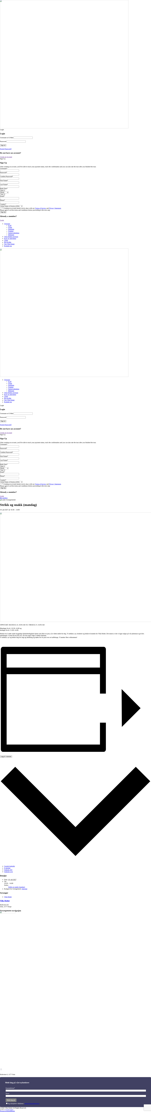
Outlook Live (8, 872)
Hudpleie (11, 229)
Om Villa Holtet (9, 244)
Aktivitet (24, 889)
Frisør (10, 227)
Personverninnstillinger (7, 1111)
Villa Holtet (8, 897)
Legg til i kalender (6, 756)
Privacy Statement (55, 208)
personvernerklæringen (31, 1103)
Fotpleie (10, 231)
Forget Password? (6, 149)
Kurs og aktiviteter (10, 238)
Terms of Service (40, 208)
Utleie (6, 240)
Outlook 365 (8, 870)
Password (3, 141)
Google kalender (9, 866)
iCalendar (7, 868)
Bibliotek (11, 235)
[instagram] (1, 1069)
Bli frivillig (7, 242)
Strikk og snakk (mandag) (16, 887)
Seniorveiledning (13, 233)
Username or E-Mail (6, 137)
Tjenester (7, 224)
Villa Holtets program (11, 237)
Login (2, 220)
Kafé (9, 225)
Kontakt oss (8, 246)
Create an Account (6, 157)
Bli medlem (3, 498)
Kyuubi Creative (9, 1109)
